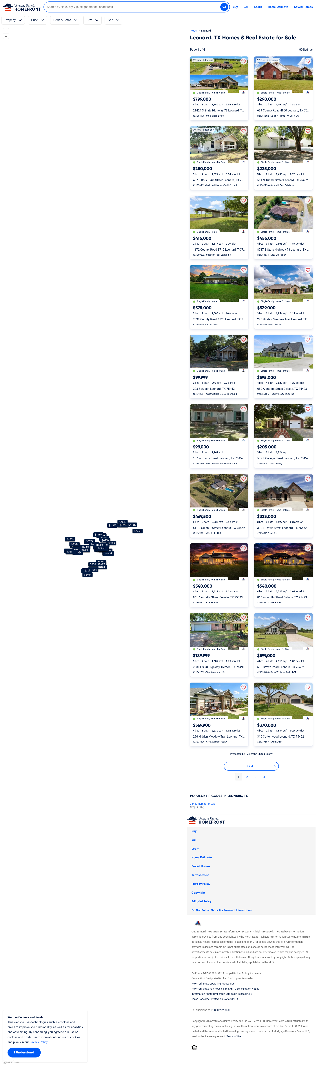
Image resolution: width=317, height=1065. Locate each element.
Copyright (198, 892)
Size (89, 20)
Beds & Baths (62, 20)
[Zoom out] (6, 36)
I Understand (24, 1052)
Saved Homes (303, 7)
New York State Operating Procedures (213, 983)
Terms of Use (234, 1036)
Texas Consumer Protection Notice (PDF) (215, 999)
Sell (246, 7)
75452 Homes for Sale (202, 805)
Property (10, 20)
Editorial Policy (201, 901)
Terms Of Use (200, 875)
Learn (258, 7)
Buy (235, 7)
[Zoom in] (6, 31)
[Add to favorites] (243, 61)
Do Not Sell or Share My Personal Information (222, 910)
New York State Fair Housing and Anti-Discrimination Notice (225, 988)
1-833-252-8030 (221, 1010)
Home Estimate (278, 7)
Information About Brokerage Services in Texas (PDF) (222, 993)
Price (34, 20)
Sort (110, 20)
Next (250, 766)
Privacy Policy (201, 883)
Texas (193, 30)
